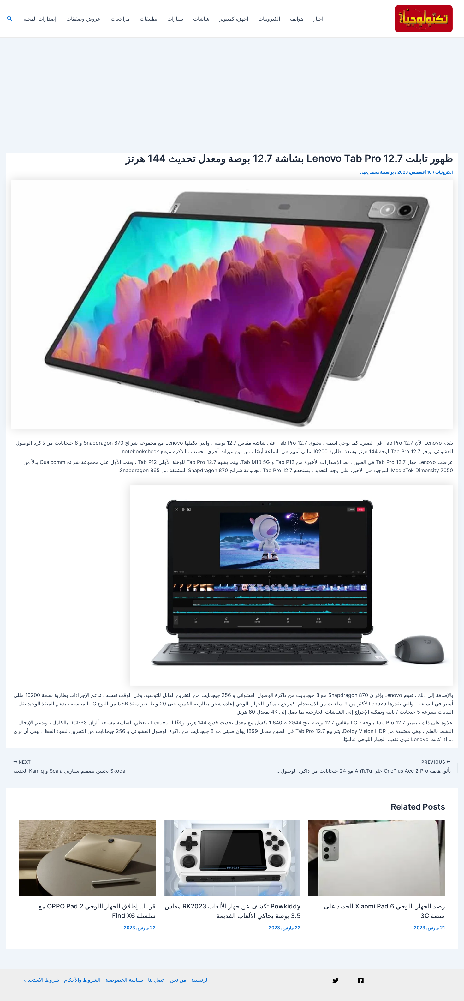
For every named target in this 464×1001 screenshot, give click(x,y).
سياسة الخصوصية (124, 980)
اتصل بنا (156, 980)
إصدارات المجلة (39, 18)
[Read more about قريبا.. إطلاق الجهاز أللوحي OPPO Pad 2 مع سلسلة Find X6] (87, 857)
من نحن (178, 980)
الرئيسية (200, 980)
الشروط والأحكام (82, 980)
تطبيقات (148, 18)
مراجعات (120, 18)
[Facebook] (361, 980)
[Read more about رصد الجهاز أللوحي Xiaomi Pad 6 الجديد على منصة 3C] (376, 857)
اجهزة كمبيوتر (233, 18)
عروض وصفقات (83, 18)
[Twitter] (335, 980)
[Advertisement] (232, 85)
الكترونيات (269, 18)
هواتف (296, 18)
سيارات (175, 18)
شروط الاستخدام (41, 980)
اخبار (318, 18)
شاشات (201, 18)
